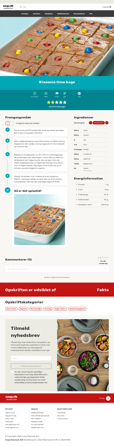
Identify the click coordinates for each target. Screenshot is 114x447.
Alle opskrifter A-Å (12, 424)
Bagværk (23, 309)
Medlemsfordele (37, 413)
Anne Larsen (11, 309)
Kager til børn (60, 309)
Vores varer (9, 419)
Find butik (9, 422)
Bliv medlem (36, 419)
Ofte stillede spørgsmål (40, 416)
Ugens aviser (10, 413)
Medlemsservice (37, 427)
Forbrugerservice (12, 427)
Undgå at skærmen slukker (28, 123)
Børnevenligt (36, 309)
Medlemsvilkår (36, 422)
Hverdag (48, 309)
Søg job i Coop (10, 416)
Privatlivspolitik (37, 424)
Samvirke (60, 416)
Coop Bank (61, 413)
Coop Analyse (62, 419)
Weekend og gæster (77, 309)
